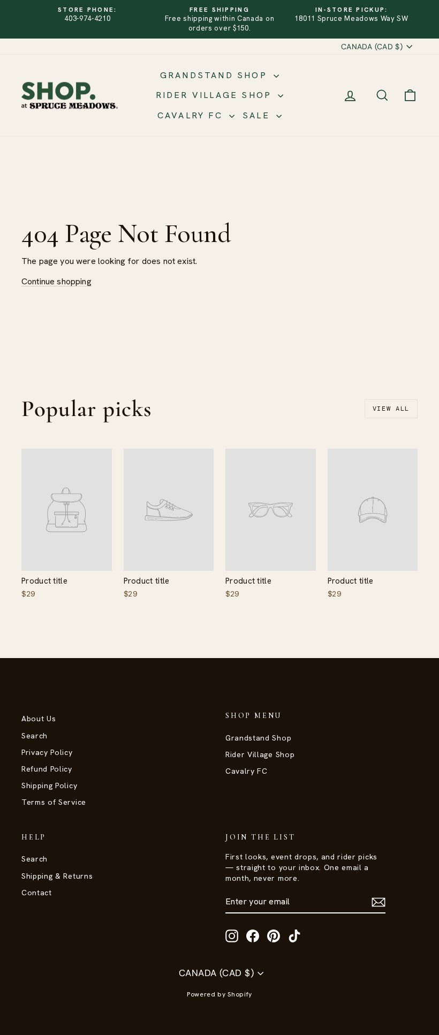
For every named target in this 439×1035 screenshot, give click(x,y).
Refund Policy (46, 769)
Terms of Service (53, 802)
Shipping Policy (49, 785)
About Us (38, 718)
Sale (258, 115)
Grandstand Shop (215, 75)
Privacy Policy (47, 752)
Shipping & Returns (57, 876)
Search (34, 736)
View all (391, 408)
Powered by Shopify (219, 994)
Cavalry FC (191, 115)
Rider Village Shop (216, 95)
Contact (36, 892)
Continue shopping (56, 281)
